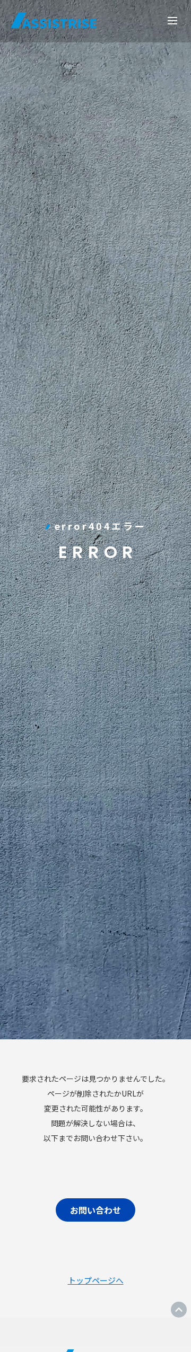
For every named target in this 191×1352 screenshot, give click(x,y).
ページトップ (179, 1310)
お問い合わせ (95, 1210)
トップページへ (96, 1280)
